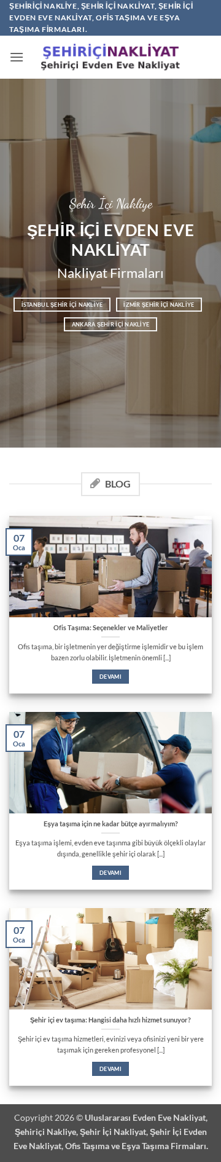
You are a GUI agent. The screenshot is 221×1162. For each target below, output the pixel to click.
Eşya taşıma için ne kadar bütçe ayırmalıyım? (111, 824)
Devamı (110, 676)
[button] (16, 57)
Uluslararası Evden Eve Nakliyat (145, 1117)
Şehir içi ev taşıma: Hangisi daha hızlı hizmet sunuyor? (110, 1020)
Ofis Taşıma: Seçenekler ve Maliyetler (110, 627)
